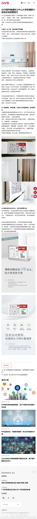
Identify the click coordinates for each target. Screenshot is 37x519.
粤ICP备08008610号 (24, 513)
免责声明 (4, 510)
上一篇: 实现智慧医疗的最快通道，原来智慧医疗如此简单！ (18, 371)
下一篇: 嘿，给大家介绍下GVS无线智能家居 (15, 375)
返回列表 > (6, 365)
